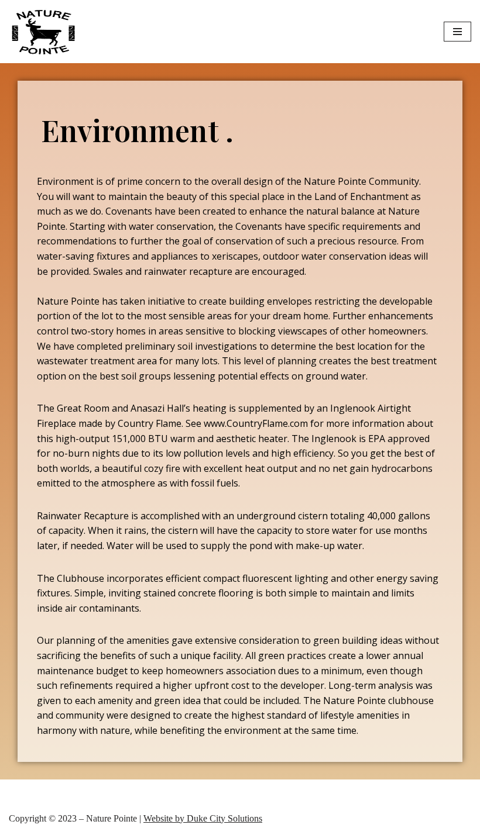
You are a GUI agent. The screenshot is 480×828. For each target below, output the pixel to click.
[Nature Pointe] (44, 31)
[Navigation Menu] (457, 32)
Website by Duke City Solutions (202, 818)
